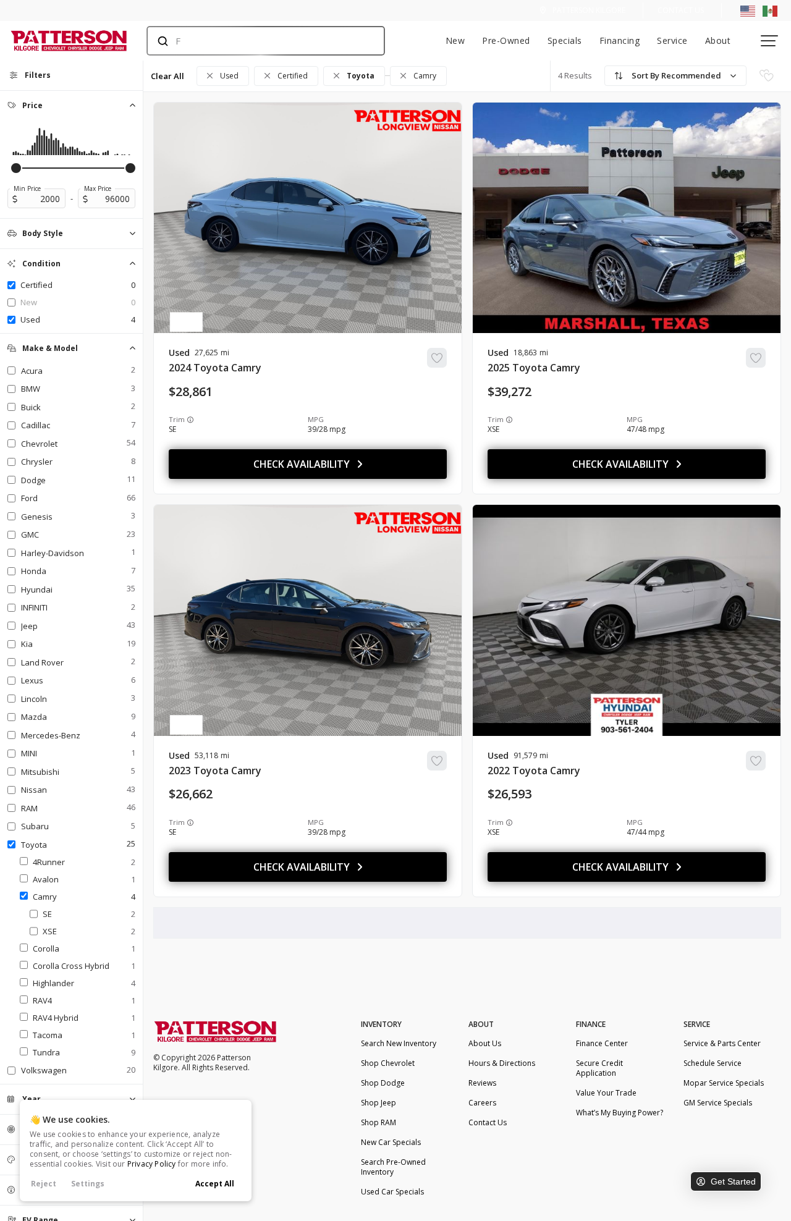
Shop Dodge (383, 1083)
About (718, 40)
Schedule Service (712, 1063)
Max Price (97, 188)
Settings (87, 1183)
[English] (747, 10)
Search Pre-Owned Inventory (393, 1167)
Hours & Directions (501, 1063)
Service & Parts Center (722, 1043)
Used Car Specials (392, 1191)
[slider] (16, 168)
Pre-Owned (506, 40)
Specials (565, 40)
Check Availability (301, 464)
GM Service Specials (717, 1102)
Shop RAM (378, 1122)
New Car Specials (391, 1142)
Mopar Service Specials (723, 1083)
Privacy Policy (151, 1164)
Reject (43, 1183)
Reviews (482, 1083)
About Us (484, 1043)
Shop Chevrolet (388, 1063)
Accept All (214, 1183)
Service (672, 40)
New (455, 40)
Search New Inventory (398, 1043)
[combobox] (254, 40)
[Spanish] (770, 10)
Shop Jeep (378, 1102)
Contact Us (681, 10)
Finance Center (602, 1043)
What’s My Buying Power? (619, 1112)
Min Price (27, 188)
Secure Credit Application (599, 1068)
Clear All (167, 76)
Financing (619, 40)
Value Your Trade (606, 1093)
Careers (482, 1102)
